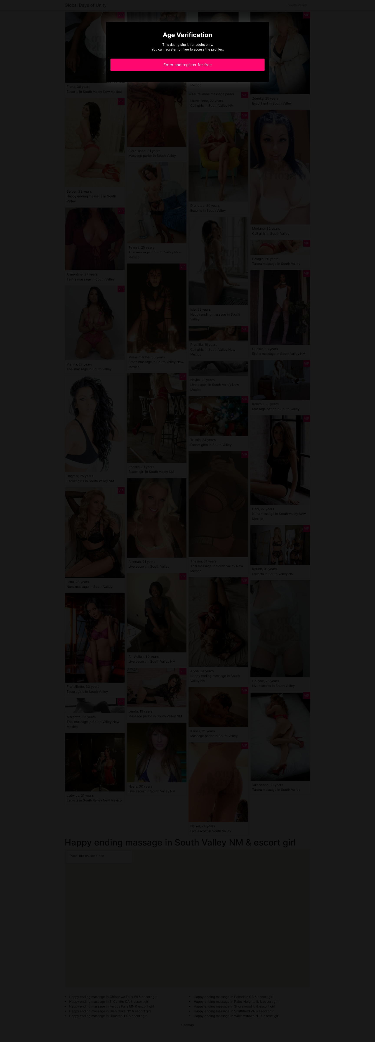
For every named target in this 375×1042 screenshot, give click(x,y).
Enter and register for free (187, 64)
